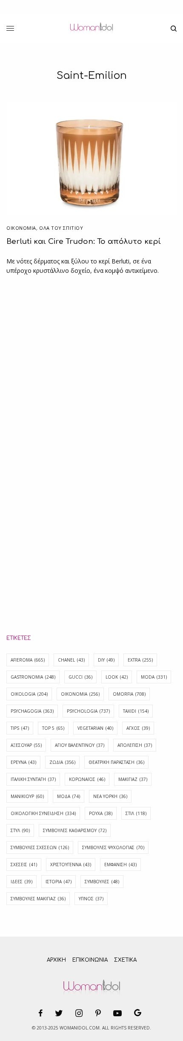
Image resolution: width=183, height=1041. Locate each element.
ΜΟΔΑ (68, 796)
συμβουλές (102, 882)
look (117, 677)
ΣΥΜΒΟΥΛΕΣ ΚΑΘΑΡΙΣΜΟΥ (74, 830)
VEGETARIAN (95, 728)
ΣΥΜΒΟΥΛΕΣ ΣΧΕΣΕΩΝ (40, 847)
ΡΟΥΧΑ (100, 813)
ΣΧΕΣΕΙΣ (24, 865)
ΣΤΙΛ (136, 813)
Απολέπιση (134, 745)
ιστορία (58, 882)
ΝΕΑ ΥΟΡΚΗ (110, 796)
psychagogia (32, 711)
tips (20, 728)
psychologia (88, 711)
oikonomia (80, 694)
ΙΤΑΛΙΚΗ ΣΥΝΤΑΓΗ (33, 779)
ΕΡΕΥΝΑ (23, 762)
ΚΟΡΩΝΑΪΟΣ (87, 779)
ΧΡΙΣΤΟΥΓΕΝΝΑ (70, 865)
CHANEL (71, 660)
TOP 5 (53, 728)
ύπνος (91, 899)
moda (154, 677)
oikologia (29, 694)
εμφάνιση (120, 865)
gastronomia (33, 677)
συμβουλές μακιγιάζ (38, 899)
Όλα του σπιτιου (61, 228)
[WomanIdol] (91, 28)
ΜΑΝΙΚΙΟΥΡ (27, 796)
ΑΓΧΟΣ (138, 728)
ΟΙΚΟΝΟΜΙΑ (21, 228)
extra (140, 660)
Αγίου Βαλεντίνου (79, 745)
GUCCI (80, 677)
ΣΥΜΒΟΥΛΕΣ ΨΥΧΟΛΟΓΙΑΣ (113, 847)
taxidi (136, 711)
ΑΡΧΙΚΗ (56, 960)
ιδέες (21, 882)
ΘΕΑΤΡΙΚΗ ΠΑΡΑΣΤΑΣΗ (116, 762)
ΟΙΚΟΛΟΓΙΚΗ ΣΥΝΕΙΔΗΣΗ (43, 813)
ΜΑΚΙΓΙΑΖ (132, 779)
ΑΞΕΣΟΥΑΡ (26, 745)
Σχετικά (125, 960)
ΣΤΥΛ (20, 830)
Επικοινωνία (90, 960)
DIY (106, 660)
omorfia (129, 694)
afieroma (28, 660)
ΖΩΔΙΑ (62, 762)
